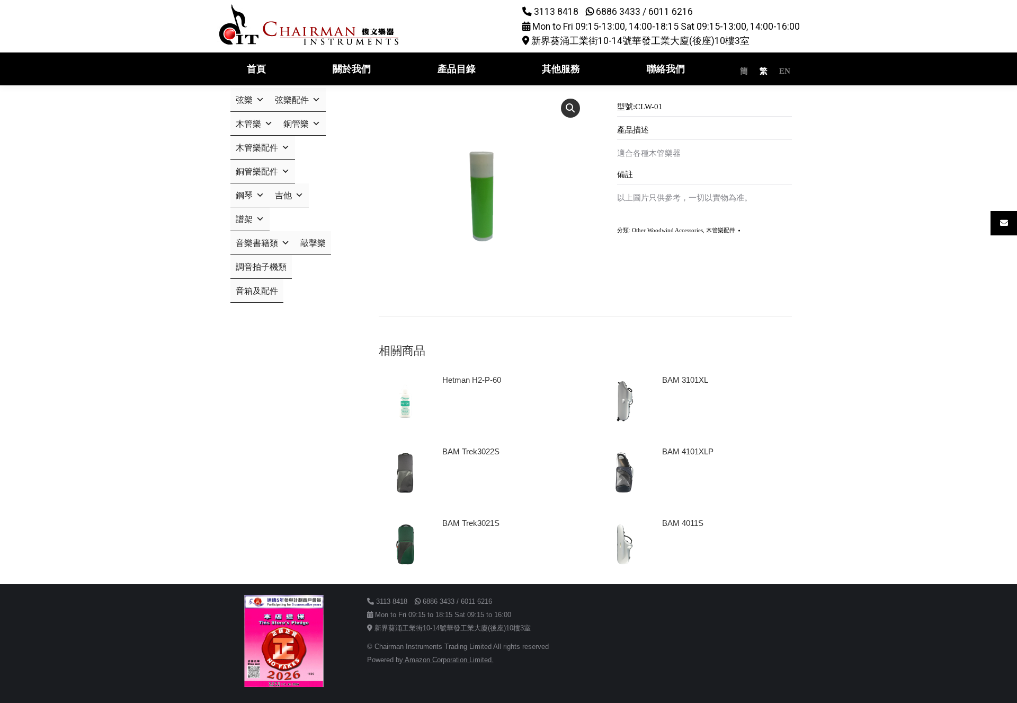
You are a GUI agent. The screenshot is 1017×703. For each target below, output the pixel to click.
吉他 (283, 195)
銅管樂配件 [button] (257, 171)
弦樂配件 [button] (292, 99)
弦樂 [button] (244, 99)
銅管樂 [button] (296, 123)
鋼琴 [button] (244, 195)
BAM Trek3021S (470, 523)
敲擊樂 (313, 243)
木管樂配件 (720, 230)
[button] (570, 108)
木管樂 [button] (248, 123)
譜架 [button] (244, 219)
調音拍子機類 (261, 266)
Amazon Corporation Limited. (448, 660)
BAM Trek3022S (470, 451)
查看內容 (462, 410)
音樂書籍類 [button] (257, 243)
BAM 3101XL (685, 379)
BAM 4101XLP (687, 451)
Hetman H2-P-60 (471, 379)
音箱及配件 (257, 290)
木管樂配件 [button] (257, 147)
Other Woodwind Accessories (667, 230)
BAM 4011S (682, 523)
